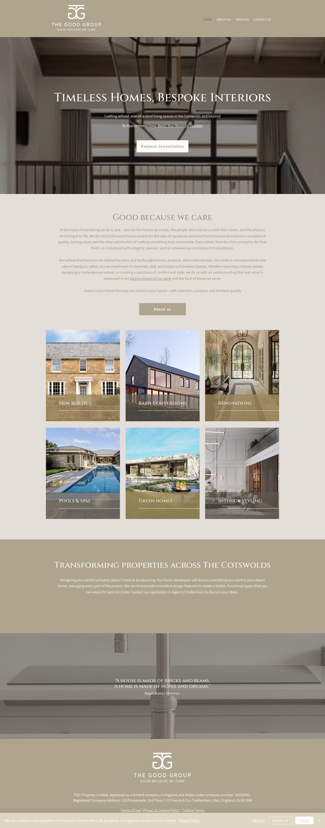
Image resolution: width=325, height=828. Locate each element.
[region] (83, 375)
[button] (242, 19)
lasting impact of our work (150, 278)
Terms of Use (130, 810)
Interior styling (240, 501)
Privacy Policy (189, 820)
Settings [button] (259, 820)
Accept (304, 820)
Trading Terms (193, 810)
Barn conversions (163, 403)
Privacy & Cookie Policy (161, 810)
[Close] (319, 820)
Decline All (280, 820)
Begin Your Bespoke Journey (180, 125)
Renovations (235, 403)
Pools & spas (74, 501)
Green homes (155, 501)
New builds (73, 403)
